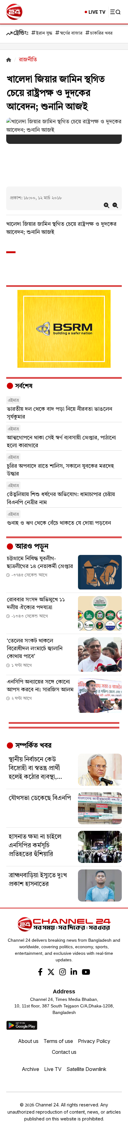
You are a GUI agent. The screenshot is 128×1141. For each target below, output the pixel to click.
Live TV (53, 1069)
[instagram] (62, 973)
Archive (30, 1069)
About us (28, 1041)
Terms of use (58, 1041)
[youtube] (86, 973)
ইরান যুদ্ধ (44, 33)
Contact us (64, 1052)
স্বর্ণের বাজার (71, 33)
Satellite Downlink (86, 1069)
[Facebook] (40, 973)
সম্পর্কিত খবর (33, 745)
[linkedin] (74, 973)
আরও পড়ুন (31, 547)
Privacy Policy (94, 1041)
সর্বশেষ (23, 386)
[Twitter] (51, 973)
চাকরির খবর (101, 33)
